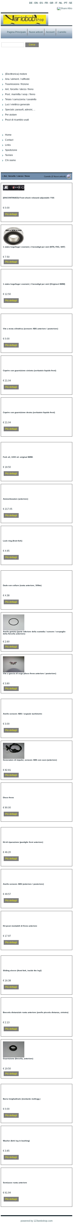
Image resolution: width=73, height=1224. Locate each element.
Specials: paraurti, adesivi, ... (20, 109)
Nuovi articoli (36, 32)
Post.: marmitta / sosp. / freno (20, 94)
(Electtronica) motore (16, 74)
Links (8, 145)
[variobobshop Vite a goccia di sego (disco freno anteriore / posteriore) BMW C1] (13, 671)
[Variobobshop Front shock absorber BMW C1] (13, 189)
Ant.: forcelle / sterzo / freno (19, 89)
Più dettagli (11, 214)
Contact (9, 140)
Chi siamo (10, 160)
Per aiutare (11, 114)
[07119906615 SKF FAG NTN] (13, 245)
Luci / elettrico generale (17, 104)
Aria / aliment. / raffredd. (17, 79)
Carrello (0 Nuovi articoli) (55, 176)
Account (50, 32)
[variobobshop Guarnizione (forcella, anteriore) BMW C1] (13, 1056)
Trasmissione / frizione (17, 84)
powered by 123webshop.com (37, 1220)
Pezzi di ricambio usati (17, 119)
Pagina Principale (16, 32)
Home (8, 134)
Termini (9, 155)
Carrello (62, 32)
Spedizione (11, 150)
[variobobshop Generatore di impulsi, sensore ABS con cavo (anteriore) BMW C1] (13, 758)
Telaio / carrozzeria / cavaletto (20, 99)
